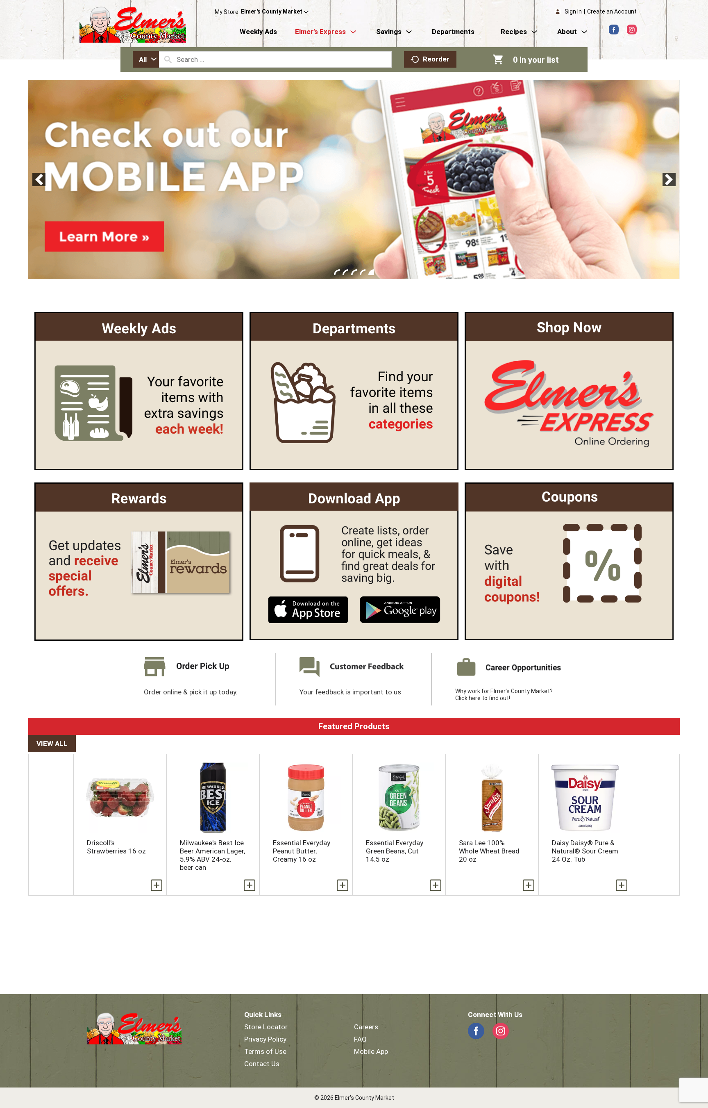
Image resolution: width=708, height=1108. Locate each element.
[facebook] (614, 29)
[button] (275, 12)
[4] (362, 272)
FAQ (360, 1039)
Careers (366, 1027)
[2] (345, 272)
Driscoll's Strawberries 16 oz (116, 847)
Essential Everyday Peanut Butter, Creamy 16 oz (301, 851)
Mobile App (371, 1051)
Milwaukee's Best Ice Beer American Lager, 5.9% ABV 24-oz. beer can (212, 855)
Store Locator (266, 1027)
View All (52, 743)
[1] (337, 272)
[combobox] (146, 59)
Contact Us (261, 1064)
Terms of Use (265, 1051)
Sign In (573, 11)
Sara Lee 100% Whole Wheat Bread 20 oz (489, 851)
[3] (354, 272)
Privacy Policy (265, 1039)
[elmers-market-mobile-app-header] (354, 179)
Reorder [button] (436, 59)
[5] (371, 272)
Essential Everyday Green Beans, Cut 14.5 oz (394, 851)
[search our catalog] (168, 59)
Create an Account (612, 11)
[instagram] (632, 29)
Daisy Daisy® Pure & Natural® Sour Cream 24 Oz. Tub (585, 851)
